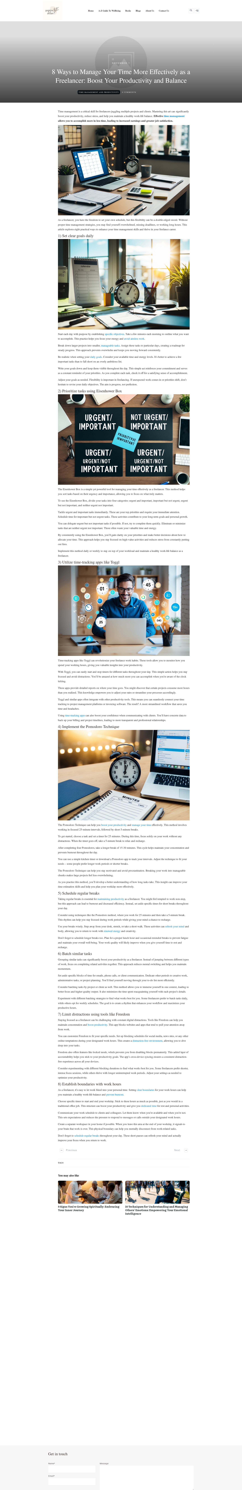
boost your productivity (114, 825)
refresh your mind (174, 926)
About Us (150, 10)
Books (128, 10)
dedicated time (149, 1106)
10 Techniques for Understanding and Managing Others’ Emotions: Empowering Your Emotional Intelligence (157, 1199)
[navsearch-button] (191, 10)
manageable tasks (110, 345)
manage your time (141, 825)
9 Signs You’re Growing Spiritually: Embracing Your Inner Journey (90, 1199)
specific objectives (114, 334)
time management (174, 116)
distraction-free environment (147, 1040)
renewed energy (112, 931)
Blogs (138, 10)
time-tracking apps (75, 715)
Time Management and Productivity (99, 92)
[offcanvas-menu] (197, 10)
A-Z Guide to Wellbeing (109, 10)
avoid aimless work (134, 338)
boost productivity (97, 1024)
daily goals (96, 357)
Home (91, 10)
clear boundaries (145, 1090)
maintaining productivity (110, 899)
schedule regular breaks (86, 1135)
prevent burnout (114, 1094)
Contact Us (164, 10)
